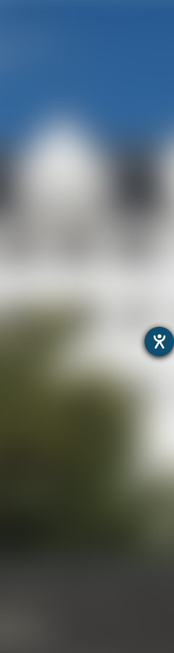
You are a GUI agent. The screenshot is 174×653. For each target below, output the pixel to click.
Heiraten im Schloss (35, 497)
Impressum (126, 416)
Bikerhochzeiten (28, 624)
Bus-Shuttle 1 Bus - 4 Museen (51, 635)
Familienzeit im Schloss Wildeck (56, 463)
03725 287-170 (90, 156)
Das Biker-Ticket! (29, 612)
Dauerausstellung (31, 440)
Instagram (64, 49)
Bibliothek (17, 532)
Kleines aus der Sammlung (46, 475)
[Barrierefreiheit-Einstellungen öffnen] (159, 341)
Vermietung (20, 509)
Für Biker (15, 601)
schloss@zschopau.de (105, 185)
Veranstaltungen (29, 567)
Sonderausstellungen (37, 452)
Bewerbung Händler (34, 589)
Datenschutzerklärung (67, 416)
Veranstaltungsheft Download (52, 578)
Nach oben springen (98, 85)
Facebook (133, 49)
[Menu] (155, 16)
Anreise (13, 543)
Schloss (14, 486)
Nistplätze (18, 521)
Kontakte (16, 555)
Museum (15, 429)
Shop (9, 647)
